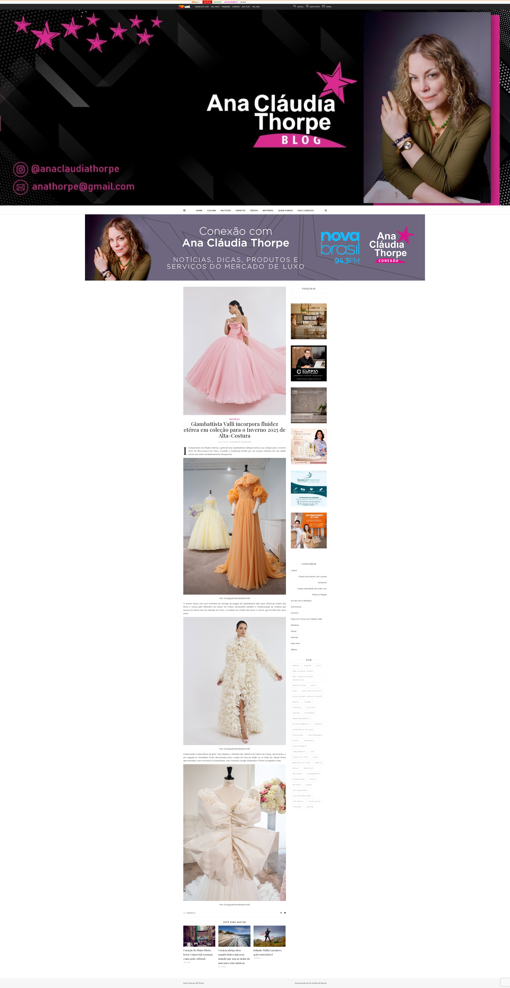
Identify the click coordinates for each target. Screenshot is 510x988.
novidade (297, 774)
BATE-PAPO (315, 7)
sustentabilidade (302, 796)
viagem (309, 807)
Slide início (295, 643)
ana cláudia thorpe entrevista (303, 678)
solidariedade (300, 790)
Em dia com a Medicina (301, 600)
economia (309, 713)
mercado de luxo (302, 763)
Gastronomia (315, 735)
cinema (307, 702)
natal (296, 768)
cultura (310, 707)
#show (307, 666)
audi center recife (311, 691)
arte (313, 685)
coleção (297, 707)
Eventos (240, 210)
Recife (313, 779)
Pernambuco (313, 774)
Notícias (226, 210)
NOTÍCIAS (207, 2)
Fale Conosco (306, 210)
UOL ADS (256, 7)
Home (199, 210)
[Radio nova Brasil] (255, 279)
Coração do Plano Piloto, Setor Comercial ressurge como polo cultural (198, 954)
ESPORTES (218, 2)
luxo (315, 757)
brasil (296, 702)
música (319, 763)
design (296, 713)
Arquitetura (299, 685)
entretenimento (301, 724)
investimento (300, 746)
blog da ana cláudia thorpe (307, 696)
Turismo (297, 807)
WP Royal (199, 983)
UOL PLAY (246, 7)
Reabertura (299, 779)
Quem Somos (285, 210)
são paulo (298, 801)
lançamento (299, 752)
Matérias (268, 210)
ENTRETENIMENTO (231, 2)
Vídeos (254, 210)
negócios (308, 768)
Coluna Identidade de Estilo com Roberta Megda (312, 591)
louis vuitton (300, 757)
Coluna (211, 210)
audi (295, 691)
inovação (309, 741)
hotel (296, 741)
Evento (318, 724)
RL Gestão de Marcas (318, 983)
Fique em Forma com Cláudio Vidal (306, 619)
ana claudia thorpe (303, 671)
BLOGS (243, 2)
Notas (293, 631)
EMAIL (329, 7)
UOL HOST (215, 7)
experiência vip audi (303, 730)
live (312, 752)
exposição (298, 735)
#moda (296, 666)
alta (318, 666)
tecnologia (314, 801)
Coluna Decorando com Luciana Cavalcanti (313, 579)
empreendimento (301, 718)
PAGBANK (226, 7)
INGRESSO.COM (202, 7)
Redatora (191, 913)
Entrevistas (296, 606)
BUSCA (300, 7)
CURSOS (236, 7)
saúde (309, 785)
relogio (297, 785)
